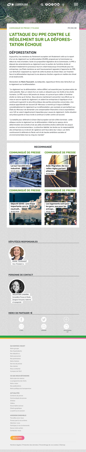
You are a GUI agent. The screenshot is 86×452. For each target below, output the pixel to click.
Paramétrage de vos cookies (48, 445)
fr (69, 28)
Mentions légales (15, 445)
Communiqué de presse (19, 28)
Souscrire (17, 438)
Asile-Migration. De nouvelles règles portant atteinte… (57, 168)
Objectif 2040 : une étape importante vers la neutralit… (23, 206)
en (72, 28)
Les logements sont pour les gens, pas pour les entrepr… (58, 206)
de (75, 28)
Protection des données (30, 445)
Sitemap (62, 445)
